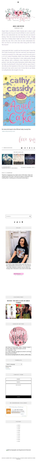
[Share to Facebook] (27, 148)
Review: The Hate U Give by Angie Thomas (18, 301)
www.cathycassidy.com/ (8, 131)
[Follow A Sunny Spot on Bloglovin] (18, 274)
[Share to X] (25, 148)
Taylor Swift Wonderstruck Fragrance (10, 168)
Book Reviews (8, 147)
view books (24, 415)
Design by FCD (16, 458)
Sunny (13, 409)
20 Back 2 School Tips (27, 167)
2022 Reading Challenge (16, 407)
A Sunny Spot (8, 458)
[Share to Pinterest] (29, 148)
